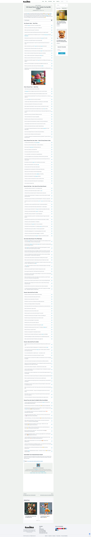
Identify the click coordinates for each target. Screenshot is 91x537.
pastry (31, 147)
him (44, 108)
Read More (58, 43)
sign (27, 265)
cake (28, 25)
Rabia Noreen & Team (36, 10)
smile (42, 324)
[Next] (51, 511)
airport (37, 235)
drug (42, 334)
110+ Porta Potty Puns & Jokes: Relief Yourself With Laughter (61, 22)
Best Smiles (50, 1)
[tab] (37, 520)
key (38, 60)
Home (43, 1)
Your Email (59, 49)
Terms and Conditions (64, 535)
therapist (27, 91)
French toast (46, 34)
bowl (37, 211)
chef (32, 147)
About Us (46, 535)
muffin (42, 65)
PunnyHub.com (36, 469)
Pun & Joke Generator (42, 530)
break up (31, 244)
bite (35, 263)
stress (29, 450)
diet (29, 99)
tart (41, 190)
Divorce (38, 349)
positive (47, 15)
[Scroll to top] (1, 534)
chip (38, 244)
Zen (28, 240)
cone (38, 164)
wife (27, 247)
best (51, 13)
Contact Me (50, 535)
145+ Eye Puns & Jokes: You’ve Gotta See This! (46, 495)
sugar (33, 162)
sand (43, 402)
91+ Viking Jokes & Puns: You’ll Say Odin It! (29, 495)
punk (41, 226)
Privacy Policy (58, 535)
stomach (44, 128)
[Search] (66, 5)
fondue (45, 327)
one (35, 142)
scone (47, 347)
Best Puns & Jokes (42, 471)
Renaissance (26, 35)
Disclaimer (54, 535)
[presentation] (31, 508)
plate (41, 50)
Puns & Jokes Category (42, 531)
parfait (38, 142)
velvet (41, 55)
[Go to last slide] (25, 511)
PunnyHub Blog (41, 529)
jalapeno (36, 176)
